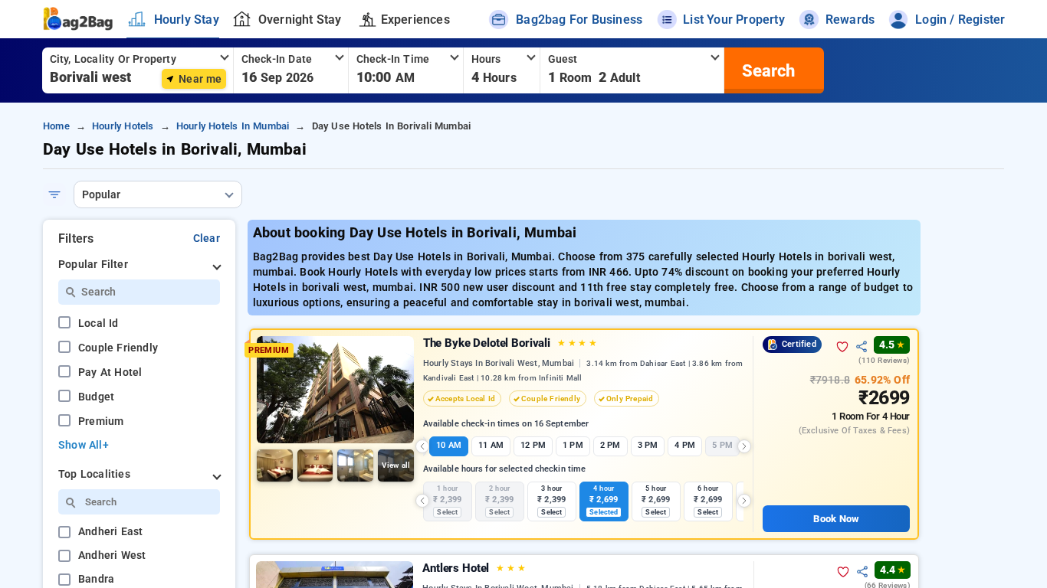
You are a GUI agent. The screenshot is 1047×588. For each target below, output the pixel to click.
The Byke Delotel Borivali (510, 343)
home (56, 126)
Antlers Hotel (473, 568)
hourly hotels (123, 126)
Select (447, 512)
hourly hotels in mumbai (233, 126)
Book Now (835, 518)
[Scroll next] (744, 446)
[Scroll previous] (422, 446)
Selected (603, 512)
